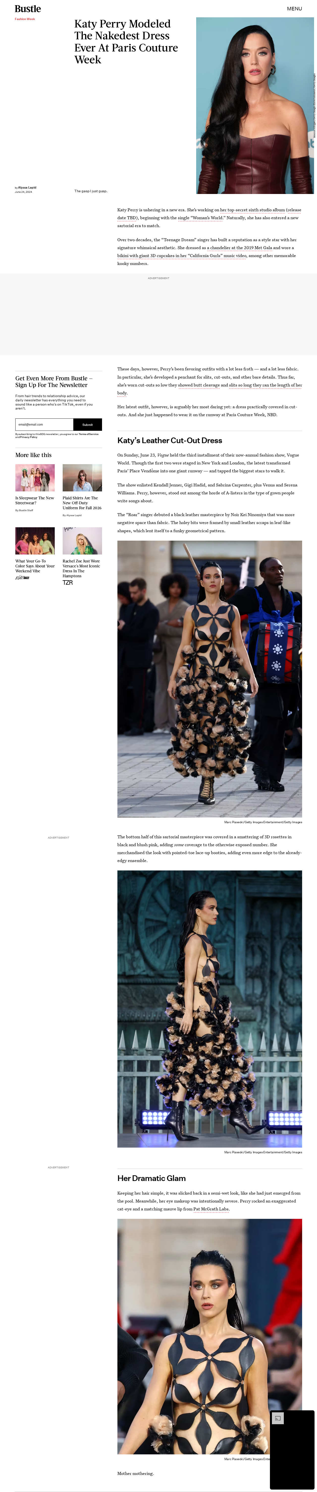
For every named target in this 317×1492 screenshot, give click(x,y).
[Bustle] (28, 8)
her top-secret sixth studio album (252, 210)
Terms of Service (88, 434)
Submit (87, 425)
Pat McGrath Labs (211, 1209)
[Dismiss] (309, 1415)
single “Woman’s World (200, 217)
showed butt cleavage (199, 385)
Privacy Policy (28, 437)
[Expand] (275, 1415)
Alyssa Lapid (27, 187)
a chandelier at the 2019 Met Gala (239, 247)
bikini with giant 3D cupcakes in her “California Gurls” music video (181, 255)
